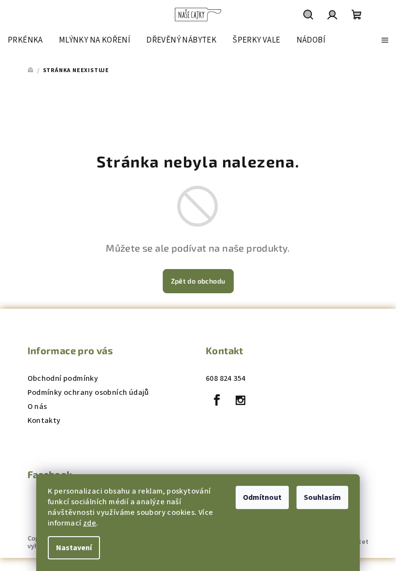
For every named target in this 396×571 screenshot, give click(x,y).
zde (89, 523)
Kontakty (44, 420)
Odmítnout (262, 497)
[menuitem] (25, 40)
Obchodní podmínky (63, 378)
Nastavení (74, 547)
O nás (37, 406)
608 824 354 (225, 378)
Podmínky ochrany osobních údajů (88, 392)
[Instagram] (240, 400)
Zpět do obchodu (198, 281)
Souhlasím (322, 497)
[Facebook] (217, 400)
